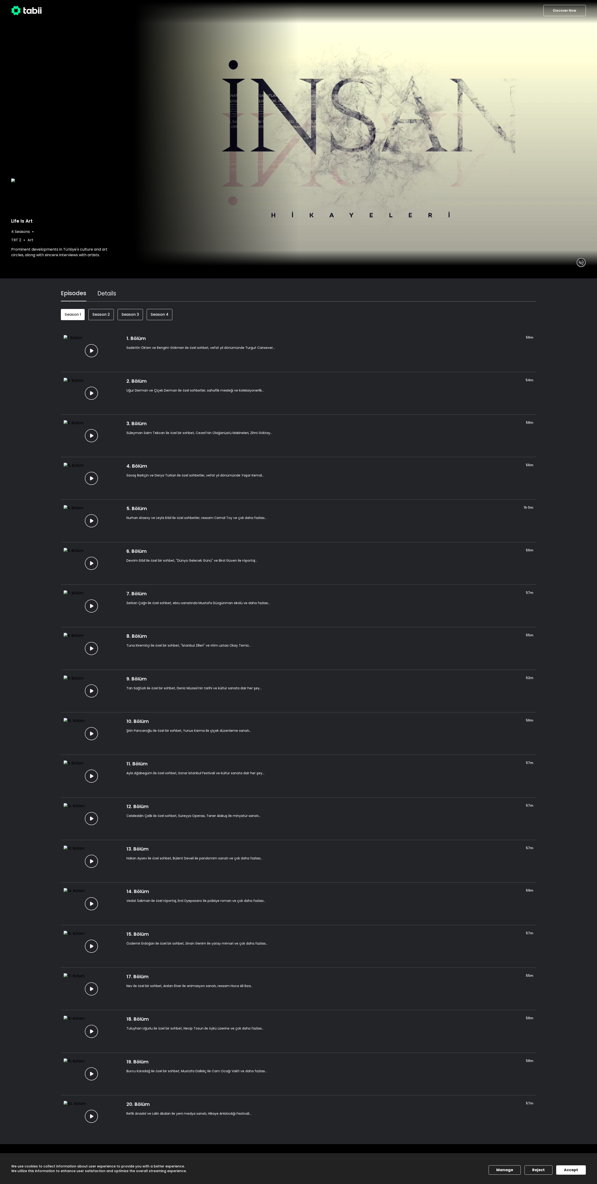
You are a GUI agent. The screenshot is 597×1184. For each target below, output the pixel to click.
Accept (571, 1170)
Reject (538, 1170)
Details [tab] (106, 293)
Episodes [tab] (73, 293)
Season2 (101, 314)
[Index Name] (91, 350)
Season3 (130, 314)
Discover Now (564, 10)
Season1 (73, 314)
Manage (504, 1170)
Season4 (159, 314)
